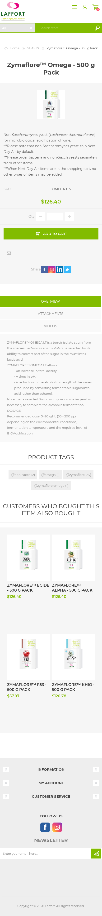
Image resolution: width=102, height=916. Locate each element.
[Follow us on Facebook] (45, 827)
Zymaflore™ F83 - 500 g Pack (26, 687)
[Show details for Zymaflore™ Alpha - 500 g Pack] (73, 545)
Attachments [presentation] (50, 314)
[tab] (50, 302)
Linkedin (59, 269)
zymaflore (77, 475)
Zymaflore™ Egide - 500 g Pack (28, 588)
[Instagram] (57, 827)
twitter (67, 269)
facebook (44, 269)
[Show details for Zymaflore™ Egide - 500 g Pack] (28, 545)
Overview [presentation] (50, 301)
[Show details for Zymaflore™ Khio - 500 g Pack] (73, 644)
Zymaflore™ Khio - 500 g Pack (73, 687)
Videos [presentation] (50, 326)
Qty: (31, 216)
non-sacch (22, 475)
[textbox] (65, 28)
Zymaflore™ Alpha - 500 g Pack (72, 588)
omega (50, 475)
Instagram (52, 269)
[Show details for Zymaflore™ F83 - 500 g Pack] (28, 644)
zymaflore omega (51, 485)
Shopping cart (95, 7)
